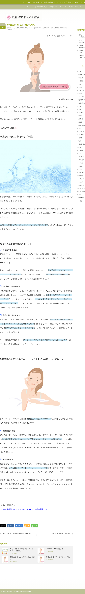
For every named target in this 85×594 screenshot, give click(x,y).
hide (15, 128)
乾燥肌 (80, 115)
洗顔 (79, 109)
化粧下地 (80, 166)
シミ (79, 128)
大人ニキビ (81, 153)
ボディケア (81, 160)
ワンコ (80, 194)
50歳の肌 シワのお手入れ (55, 549)
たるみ (17, 27)
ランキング (81, 134)
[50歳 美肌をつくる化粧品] (23, 19)
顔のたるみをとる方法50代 (42, 27)
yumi (10, 29)
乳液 (79, 141)
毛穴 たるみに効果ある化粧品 (59, 27)
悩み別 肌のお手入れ (26, 27)
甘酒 (79, 71)
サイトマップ (69, 7)
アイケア (80, 169)
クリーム (80, 150)
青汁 (79, 84)
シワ (79, 106)
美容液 (80, 122)
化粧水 (80, 137)
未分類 (80, 201)
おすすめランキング (55, 7)
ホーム (29, 7)
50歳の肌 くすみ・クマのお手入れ (58, 557)
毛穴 (79, 147)
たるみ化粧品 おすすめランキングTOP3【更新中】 (22, 550)
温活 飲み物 (81, 74)
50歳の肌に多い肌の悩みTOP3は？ (60, 533)
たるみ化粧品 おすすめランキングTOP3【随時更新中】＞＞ (25, 509)
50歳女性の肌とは (42, 7)
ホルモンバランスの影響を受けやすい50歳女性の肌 (17, 533)
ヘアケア (80, 163)
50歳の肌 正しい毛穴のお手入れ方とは (22, 558)
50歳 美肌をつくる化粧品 (14, 591)
